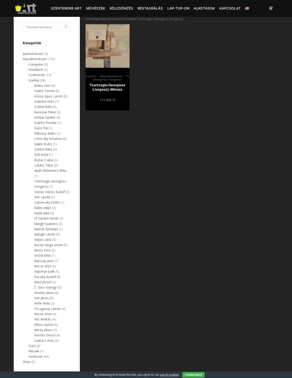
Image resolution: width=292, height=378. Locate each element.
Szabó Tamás (44, 91)
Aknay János (43, 330)
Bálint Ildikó (42, 208)
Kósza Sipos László (48, 96)
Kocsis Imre (43, 314)
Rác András (42, 319)
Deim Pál (41, 128)
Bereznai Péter (45, 112)
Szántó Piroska (45, 122)
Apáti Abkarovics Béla (50, 170)
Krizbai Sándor (44, 117)
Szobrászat (37, 75)
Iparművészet (33, 53)
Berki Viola (42, 303)
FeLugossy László (47, 308)
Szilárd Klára (43, 149)
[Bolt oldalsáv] (271, 8)
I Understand (193, 375)
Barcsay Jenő (43, 261)
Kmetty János (44, 293)
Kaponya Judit (44, 271)
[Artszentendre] (25, 8)
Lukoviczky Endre (47, 202)
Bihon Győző (43, 324)
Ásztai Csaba (43, 160)
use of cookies (169, 375)
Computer (36, 64)
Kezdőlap (92, 19)
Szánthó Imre (44, 101)
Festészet (36, 356)
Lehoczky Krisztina (48, 138)
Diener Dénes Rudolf (49, 192)
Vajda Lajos (43, 239)
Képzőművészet (112, 19)
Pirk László (42, 197)
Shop (26, 362)
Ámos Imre (42, 250)
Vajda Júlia (41, 213)
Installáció (36, 69)
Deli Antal (41, 154)
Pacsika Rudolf (45, 277)
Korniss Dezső (44, 335)
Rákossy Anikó (45, 133)
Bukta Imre (42, 85)
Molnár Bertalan (46, 229)
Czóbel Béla (43, 107)
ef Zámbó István (46, 218)
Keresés (67, 27)
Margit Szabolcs (46, 224)
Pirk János (41, 298)
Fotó (32, 346)
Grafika (130, 19)
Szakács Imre (44, 340)
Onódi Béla (42, 255)
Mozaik (34, 351)
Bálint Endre (43, 144)
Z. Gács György (45, 287)
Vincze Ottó (42, 266)
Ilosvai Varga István (48, 245)
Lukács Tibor (43, 165)
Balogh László (44, 234)
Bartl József (42, 282)
